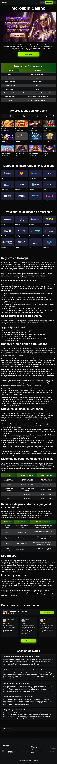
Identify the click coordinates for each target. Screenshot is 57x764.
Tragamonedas (48, 116)
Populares (6, 116)
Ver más (28, 640)
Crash (34, 116)
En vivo (20, 116)
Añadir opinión (47, 612)
